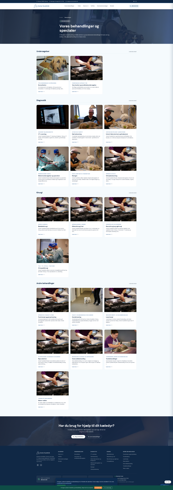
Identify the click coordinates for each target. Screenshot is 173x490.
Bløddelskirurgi (110, 454)
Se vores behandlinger (94, 436)
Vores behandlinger (69, 6)
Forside (61, 17)
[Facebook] (133, 1)
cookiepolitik (60, 483)
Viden (79, 6)
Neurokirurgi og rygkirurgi (112, 459)
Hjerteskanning (94, 456)
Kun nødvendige (107, 487)
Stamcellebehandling (128, 463)
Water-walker (126, 468)
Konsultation (77, 454)
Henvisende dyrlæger (102, 6)
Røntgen (92, 467)
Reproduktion (126, 461)
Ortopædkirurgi (110, 461)
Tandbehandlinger (127, 466)
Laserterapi (125, 459)
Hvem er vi (85, 6)
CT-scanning (93, 454)
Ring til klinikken (79, 436)
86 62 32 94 (135, 6)
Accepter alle (98, 487)
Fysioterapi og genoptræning (129, 454)
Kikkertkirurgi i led (111, 456)
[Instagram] (136, 1)
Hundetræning (126, 456)
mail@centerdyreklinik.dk (72, 1)
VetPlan (93, 6)
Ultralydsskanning (95, 469)
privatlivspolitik (68, 483)
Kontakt (112, 6)
